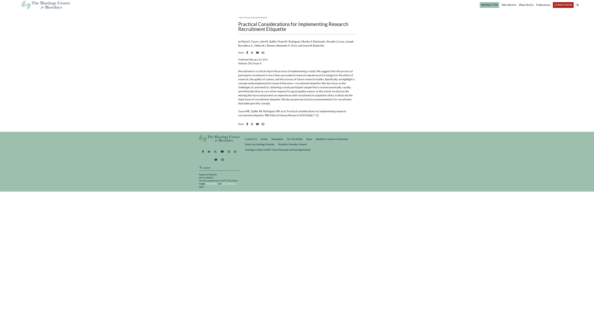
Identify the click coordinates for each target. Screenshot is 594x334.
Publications (543, 4)
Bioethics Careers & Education (332, 138)
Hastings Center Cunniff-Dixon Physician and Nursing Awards (277, 149)
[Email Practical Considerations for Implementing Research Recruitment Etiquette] (264, 52)
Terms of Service (229, 183)
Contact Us (251, 138)
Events (264, 138)
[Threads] (235, 151)
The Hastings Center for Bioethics (46, 5)
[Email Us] (222, 160)
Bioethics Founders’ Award (292, 144)
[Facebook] (202, 151)
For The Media (295, 138)
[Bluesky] (216, 160)
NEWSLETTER (489, 4)
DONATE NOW (563, 4)
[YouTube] (222, 151)
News (309, 138)
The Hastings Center (219, 140)
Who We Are (509, 4)
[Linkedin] (209, 151)
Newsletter (277, 138)
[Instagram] (229, 151)
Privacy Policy (211, 183)
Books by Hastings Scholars (260, 144)
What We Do (526, 4)
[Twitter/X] (215, 151)
